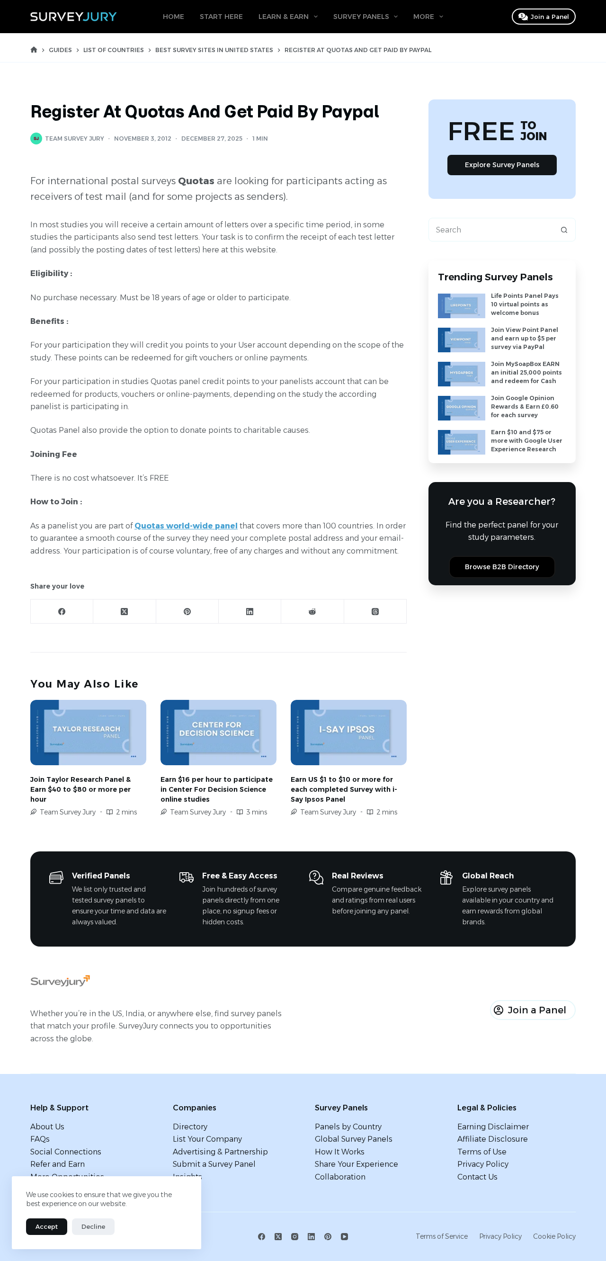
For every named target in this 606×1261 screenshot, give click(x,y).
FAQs (40, 1139)
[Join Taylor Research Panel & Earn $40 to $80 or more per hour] (88, 732)
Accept (47, 1226)
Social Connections (65, 1151)
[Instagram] (294, 1236)
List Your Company (207, 1139)
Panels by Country (348, 1126)
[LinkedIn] (250, 611)
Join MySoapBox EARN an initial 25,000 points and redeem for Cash (526, 372)
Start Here (221, 16)
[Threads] (375, 611)
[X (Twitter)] (124, 611)
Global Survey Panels (353, 1139)
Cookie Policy (554, 1236)
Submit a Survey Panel (214, 1164)
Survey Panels (361, 16)
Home (173, 16)
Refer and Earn (57, 1164)
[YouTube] (344, 1236)
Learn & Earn (283, 16)
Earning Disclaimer (493, 1126)
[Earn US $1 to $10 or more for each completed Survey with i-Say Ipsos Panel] (349, 732)
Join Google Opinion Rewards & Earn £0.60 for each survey (525, 406)
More (423, 16)
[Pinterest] (187, 611)
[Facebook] (62, 611)
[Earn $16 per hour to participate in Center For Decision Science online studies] (218, 732)
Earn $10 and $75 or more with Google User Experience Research (526, 441)
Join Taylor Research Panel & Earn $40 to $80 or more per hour (80, 789)
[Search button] (564, 229)
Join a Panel (550, 16)
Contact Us (477, 1176)
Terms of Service (442, 1236)
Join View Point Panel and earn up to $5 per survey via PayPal (524, 338)
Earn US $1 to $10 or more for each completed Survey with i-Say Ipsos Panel (344, 789)
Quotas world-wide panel (186, 525)
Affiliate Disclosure (492, 1139)
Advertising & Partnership (220, 1151)
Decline (93, 1226)
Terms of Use (482, 1151)
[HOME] (33, 50)
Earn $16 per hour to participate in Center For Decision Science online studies (216, 789)
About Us (47, 1126)
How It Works (340, 1151)
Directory (190, 1126)
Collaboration (340, 1176)
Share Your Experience (356, 1164)
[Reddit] (312, 611)
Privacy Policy (482, 1164)
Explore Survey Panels (502, 165)
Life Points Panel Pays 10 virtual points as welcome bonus (525, 304)
